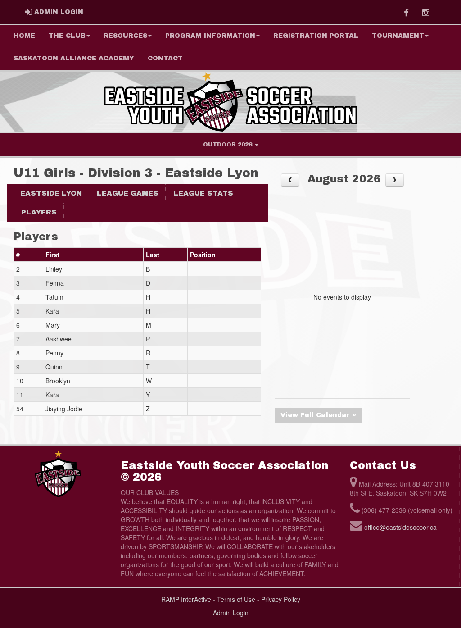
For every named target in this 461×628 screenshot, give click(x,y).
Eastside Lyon (51, 193)
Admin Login (231, 612)
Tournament (398, 35)
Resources (125, 35)
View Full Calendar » (318, 415)
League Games (127, 193)
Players (39, 212)
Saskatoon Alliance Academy (74, 58)
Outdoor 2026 (228, 144)
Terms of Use (236, 599)
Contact (165, 58)
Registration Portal (315, 35)
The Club (67, 35)
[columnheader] (28, 255)
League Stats (203, 193)
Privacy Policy (280, 599)
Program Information (210, 35)
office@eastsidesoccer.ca (400, 527)
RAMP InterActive (186, 599)
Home (24, 35)
